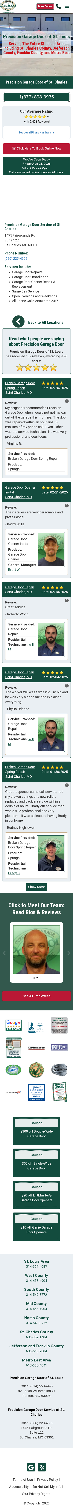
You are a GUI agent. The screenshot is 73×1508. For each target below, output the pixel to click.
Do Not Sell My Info (47, 1487)
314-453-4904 (36, 1281)
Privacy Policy (47, 1480)
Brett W (14, 570)
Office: (36, 1386)
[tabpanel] (36, 951)
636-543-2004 (36, 1351)
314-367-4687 (36, 1266)
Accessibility (19, 1487)
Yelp (42, 1467)
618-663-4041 (36, 1365)
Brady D (14, 873)
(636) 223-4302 (15, 258)
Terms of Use (23, 1480)
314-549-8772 (36, 1295)
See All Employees (37, 996)
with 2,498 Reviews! (36, 121)
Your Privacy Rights (36, 1494)
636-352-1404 (36, 1337)
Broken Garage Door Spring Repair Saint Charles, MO (20, 387)
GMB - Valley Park (31, 1467)
